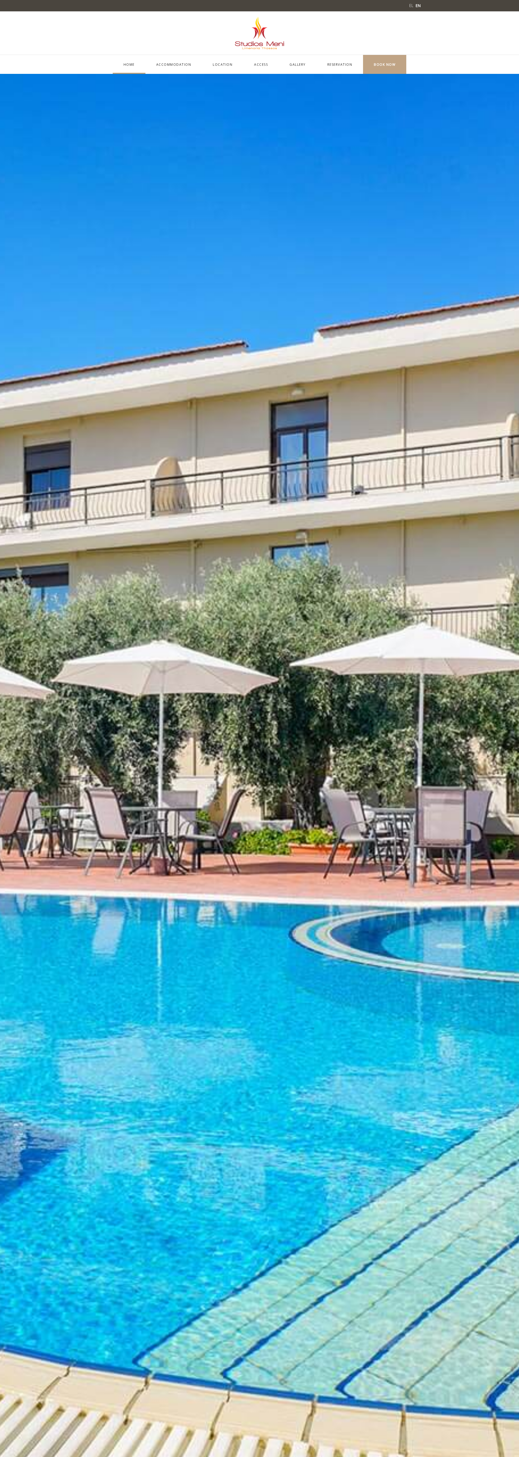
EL (411, 5)
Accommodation (173, 64)
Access (261, 64)
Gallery (298, 64)
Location (222, 64)
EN (418, 5)
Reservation (339, 64)
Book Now (384, 64)
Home (129, 64)
